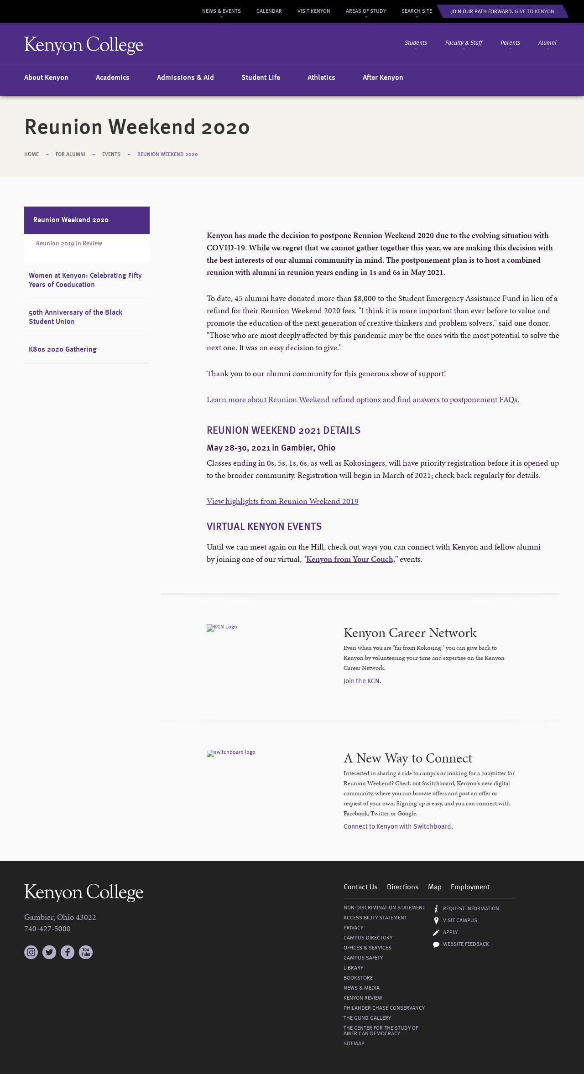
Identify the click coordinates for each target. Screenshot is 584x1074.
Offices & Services (367, 948)
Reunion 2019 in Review (69, 243)
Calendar (269, 11)
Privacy (353, 928)
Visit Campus (460, 921)
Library (353, 968)
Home (31, 154)
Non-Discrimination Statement (384, 908)
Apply (450, 932)
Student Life (260, 78)
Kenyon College (84, 45)
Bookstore (358, 978)
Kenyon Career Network (410, 632)
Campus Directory (368, 938)
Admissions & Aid (185, 78)
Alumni (547, 43)
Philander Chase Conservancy (384, 1008)
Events (111, 154)
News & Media (362, 988)
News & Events (221, 11)
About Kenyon (46, 78)
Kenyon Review (363, 998)
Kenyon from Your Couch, (350, 559)
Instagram (31, 948)
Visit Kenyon (313, 11)
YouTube (86, 952)
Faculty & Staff (463, 43)
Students (416, 43)
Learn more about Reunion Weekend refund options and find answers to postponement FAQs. (363, 399)
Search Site (417, 11)
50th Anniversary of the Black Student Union (75, 317)
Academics (113, 78)
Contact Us (361, 887)
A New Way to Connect (408, 758)
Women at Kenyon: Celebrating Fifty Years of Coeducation (85, 280)
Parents (510, 43)
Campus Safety (363, 958)
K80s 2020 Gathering (63, 349)
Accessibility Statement (375, 918)
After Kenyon (383, 78)
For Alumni (70, 154)
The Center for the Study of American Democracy (381, 1031)
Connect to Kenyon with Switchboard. (398, 827)
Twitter (49, 952)
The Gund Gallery (367, 1018)
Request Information (471, 909)
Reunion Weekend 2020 (167, 154)
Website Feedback (466, 944)
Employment (470, 887)
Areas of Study (366, 11)
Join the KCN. (362, 681)
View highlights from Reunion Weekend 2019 (283, 501)
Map (435, 887)
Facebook (67, 952)
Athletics (321, 78)
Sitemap (354, 1044)
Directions (403, 887)
